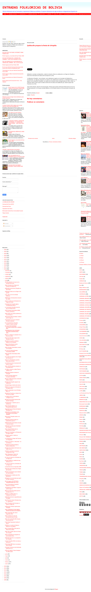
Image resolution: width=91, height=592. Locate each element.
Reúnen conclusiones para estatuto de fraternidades (13, 472)
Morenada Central (83, 404)
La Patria (81, 255)
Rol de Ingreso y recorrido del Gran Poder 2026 (13, 55)
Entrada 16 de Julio (83, 353)
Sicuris (80, 454)
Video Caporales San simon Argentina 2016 (11, 513)
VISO (80, 491)
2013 (5, 570)
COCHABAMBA (82, 331)
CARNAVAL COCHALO (84, 305)
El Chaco (81, 348)
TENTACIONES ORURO (84, 467)
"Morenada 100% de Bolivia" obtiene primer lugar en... (13, 317)
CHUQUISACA (82, 329)
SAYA (80, 452)
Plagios (81, 421)
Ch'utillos (81, 322)
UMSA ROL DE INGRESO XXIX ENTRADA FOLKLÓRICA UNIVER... (12, 413)
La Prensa (81, 262)
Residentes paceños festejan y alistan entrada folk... (12, 445)
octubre (7, 274)
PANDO (81, 417)
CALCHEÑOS (82, 291)
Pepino (81, 419)
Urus (80, 480)
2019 (5, 263)
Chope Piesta (82, 327)
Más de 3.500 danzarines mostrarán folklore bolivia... (13, 379)
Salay (80, 443)
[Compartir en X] (49, 93)
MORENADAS (82, 406)
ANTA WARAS (82, 274)
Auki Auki (81, 276)
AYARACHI (81, 280)
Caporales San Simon (7, 208)
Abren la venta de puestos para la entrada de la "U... (12, 491)
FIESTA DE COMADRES (84, 373)
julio (6, 280)
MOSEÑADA (82, 408)
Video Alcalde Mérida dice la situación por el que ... (11, 429)
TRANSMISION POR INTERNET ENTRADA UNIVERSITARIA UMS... (12, 331)
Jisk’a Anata (82, 386)
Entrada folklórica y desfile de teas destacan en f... (12, 461)
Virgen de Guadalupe (84, 487)
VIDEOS (81, 483)
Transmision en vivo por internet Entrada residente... (12, 320)
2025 (5, 251)
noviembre (7, 272)
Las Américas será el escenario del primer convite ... (13, 363)
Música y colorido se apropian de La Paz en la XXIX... (13, 335)
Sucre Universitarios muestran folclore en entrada (12, 485)
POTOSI (81, 426)
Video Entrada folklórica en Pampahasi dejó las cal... (11, 406)
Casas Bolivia (84, 177)
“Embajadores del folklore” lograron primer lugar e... (13, 488)
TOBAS (81, 472)
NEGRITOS (82, 410)
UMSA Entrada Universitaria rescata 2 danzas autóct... (13, 423)
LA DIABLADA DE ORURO (8, 202)
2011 (5, 574)
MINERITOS (82, 399)
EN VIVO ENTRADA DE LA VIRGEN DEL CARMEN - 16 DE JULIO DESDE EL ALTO (11, 59)
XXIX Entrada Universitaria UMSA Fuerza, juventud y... (12, 311)
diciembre (7, 270)
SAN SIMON (82, 447)
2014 (5, 568)
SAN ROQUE (82, 445)
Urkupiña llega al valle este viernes (13, 385)
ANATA (81, 272)
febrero (7, 561)
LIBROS (81, 395)
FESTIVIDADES (83, 371)
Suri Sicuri (81, 461)
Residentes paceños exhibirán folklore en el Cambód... (12, 341)
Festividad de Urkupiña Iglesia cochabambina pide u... (12, 305)
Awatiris (81, 278)
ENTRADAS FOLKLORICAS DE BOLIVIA (32, 7)
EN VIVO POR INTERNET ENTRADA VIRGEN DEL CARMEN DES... (13, 327)
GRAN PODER (82, 377)
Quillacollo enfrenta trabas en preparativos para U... (11, 420)
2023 (5, 255)
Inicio (53, 138)
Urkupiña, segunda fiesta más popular (11, 149)
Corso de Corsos (83, 335)
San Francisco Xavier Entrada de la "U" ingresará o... (13, 500)
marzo (6, 559)
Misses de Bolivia (85, 112)
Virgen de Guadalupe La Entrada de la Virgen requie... (13, 433)
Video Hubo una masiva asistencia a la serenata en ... (13, 314)
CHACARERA (82, 324)
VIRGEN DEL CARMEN (84, 489)
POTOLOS (81, 423)
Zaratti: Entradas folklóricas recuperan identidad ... (11, 376)
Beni (80, 285)
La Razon (81, 260)
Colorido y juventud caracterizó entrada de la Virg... (12, 451)
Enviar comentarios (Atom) (55, 141)
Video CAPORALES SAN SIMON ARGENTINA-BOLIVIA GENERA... (13, 510)
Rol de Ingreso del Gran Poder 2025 (10, 64)
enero (6, 563)
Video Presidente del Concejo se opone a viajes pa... (12, 504)
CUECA (81, 338)
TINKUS (81, 469)
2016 (5, 269)
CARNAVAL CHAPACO (84, 300)
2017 (5, 267)
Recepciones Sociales (84, 439)
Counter (81, 515)
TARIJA (81, 463)
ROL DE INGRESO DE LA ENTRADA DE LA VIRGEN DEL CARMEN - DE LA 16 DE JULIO (12, 62)
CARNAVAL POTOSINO (84, 316)
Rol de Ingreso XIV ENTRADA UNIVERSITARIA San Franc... (12, 482)
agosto (7, 278)
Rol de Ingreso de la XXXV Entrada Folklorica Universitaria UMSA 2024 (16, 88)
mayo (6, 556)
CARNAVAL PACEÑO (84, 313)
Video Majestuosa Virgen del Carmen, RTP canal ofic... (11, 455)
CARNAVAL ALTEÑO (84, 296)
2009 (5, 577)
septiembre (8, 276)
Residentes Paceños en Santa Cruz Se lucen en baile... (13, 394)
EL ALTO (81, 346)
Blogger (56, 589)
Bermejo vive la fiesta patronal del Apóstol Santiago (12, 400)
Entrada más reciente (33, 138)
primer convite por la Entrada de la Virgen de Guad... (13, 301)
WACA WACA (82, 494)
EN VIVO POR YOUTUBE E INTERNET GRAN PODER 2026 (15, 166)
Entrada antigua (72, 138)
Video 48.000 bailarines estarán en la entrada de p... (13, 367)
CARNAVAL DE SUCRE (84, 311)
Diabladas (81, 342)
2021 (5, 259)
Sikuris (80, 456)
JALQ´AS (81, 384)
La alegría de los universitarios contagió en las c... (12, 397)
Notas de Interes (83, 412)
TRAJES (81, 474)
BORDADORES (82, 289)
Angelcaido (4, 216)
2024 (5, 253)
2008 (5, 579)
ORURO (81, 415)
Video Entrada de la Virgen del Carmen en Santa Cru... (12, 286)
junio (6, 554)
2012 (5, 572)
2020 (5, 261)
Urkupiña (33, 94)
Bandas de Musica (83, 283)
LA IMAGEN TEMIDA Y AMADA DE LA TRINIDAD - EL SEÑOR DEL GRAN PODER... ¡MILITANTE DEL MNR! (16, 122)
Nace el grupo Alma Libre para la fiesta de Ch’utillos (12, 529)
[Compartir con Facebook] (50, 93)
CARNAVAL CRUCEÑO (84, 307)
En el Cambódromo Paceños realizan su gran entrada (11, 323)
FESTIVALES (82, 368)
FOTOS (81, 375)
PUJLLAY (81, 434)
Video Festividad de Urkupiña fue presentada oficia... (12, 535)
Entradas (6, 223)
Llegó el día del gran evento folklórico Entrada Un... (11, 345)
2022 (5, 257)
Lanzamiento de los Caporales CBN (13, 466)
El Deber (81, 257)
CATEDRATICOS (83, 318)
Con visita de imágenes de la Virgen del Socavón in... (13, 357)
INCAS (80, 379)
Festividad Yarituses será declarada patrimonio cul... (13, 548)
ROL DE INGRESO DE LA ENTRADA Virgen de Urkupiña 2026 (16, 156)
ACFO (80, 270)
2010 (5, 575)
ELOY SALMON (83, 351)
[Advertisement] (45, 27)
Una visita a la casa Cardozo (14, 112)
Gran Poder (83, 202)
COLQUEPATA (82, 333)
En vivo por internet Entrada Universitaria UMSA (11, 351)
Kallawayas (81, 388)
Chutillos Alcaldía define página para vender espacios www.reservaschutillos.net (12, 106)
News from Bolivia (85, 154)
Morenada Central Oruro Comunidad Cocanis (12, 210)
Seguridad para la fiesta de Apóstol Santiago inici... (13, 409)
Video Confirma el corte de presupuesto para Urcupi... (11, 516)
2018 (5, 265)
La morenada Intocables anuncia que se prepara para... (12, 308)
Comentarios (7, 226)
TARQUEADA (82, 465)
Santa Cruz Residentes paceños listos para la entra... (12, 360)
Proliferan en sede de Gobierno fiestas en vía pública (12, 526)
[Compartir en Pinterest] (51, 93)
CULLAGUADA (82, 340)
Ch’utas (81, 320)
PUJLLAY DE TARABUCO (85, 436)
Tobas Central (5, 213)
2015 (5, 566)
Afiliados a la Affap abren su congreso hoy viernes (11, 494)
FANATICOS (82, 366)
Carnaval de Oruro (6, 206)
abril (6, 558)
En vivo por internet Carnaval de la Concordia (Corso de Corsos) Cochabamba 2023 (12, 67)
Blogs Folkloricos (83, 287)
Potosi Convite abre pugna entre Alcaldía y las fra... (12, 338)
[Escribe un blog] (47, 93)
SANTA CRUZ (82, 450)
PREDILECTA (82, 428)
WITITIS (81, 496)
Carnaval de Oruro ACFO (8, 204)
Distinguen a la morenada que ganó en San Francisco (13, 479)
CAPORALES (82, 294)
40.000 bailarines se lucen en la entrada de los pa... (12, 282)
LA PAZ (81, 390)
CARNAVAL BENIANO (84, 298)
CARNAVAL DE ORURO (84, 309)
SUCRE (81, 458)
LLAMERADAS (82, 397)
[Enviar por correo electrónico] (46, 93)
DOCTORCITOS (83, 344)
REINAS (81, 441)
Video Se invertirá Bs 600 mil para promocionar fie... (12, 519)
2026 (5, 249)
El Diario (81, 253)
